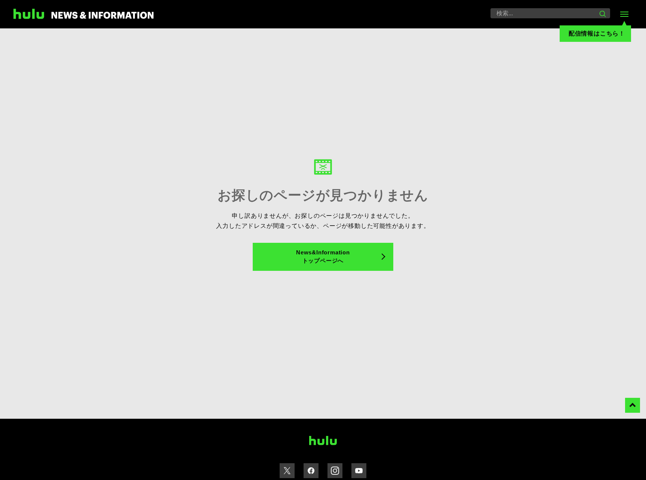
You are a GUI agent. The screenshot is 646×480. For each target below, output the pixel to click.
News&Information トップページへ (323, 256)
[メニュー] (624, 14)
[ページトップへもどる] (632, 405)
